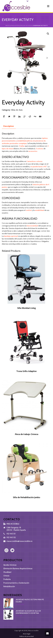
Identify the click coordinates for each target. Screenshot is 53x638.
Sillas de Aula (26, 25)
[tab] (8, 126)
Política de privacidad (26, 636)
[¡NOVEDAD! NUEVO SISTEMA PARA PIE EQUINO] (8, 603)
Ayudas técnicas (10, 565)
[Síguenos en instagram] (6, 550)
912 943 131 (11, 534)
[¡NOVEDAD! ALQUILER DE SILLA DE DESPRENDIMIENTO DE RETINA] (8, 615)
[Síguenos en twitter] (12, 550)
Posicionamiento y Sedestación (16, 583)
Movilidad (7, 572)
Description (8, 126)
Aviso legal (26, 634)
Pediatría (15, 25)
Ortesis (6, 576)
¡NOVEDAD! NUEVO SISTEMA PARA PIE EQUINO (30, 601)
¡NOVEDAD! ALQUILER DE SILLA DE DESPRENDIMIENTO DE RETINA (28, 612)
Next (47, 58)
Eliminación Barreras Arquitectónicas (17, 568)
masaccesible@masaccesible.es (19, 541)
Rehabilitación (9, 586)
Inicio (7, 25)
